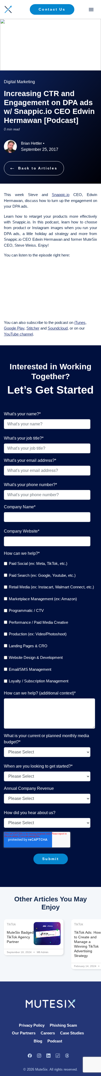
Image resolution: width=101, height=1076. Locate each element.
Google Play (14, 328)
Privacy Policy (32, 1025)
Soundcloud (58, 328)
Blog (38, 1041)
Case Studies (72, 1033)
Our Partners (23, 1033)
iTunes (79, 322)
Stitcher (32, 328)
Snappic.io (60, 194)
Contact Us (52, 9)
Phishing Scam (63, 1025)
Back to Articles (37, 168)
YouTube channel (18, 334)
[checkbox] (49, 622)
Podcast (54, 1041)
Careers (48, 1033)
